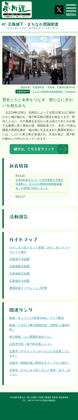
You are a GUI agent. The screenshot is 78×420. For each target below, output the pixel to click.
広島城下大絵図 (19, 259)
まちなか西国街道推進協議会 (47, 91)
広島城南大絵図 (19, 273)
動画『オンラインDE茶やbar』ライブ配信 (36, 317)
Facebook (70, 91)
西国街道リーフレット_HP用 (28, 288)
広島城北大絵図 (19, 280)
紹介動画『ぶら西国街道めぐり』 (31, 336)
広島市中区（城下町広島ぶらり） (31, 344)
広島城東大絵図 (19, 266)
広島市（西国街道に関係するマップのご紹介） (39, 362)
